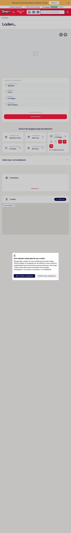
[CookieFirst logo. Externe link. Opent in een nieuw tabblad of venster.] (15, 256)
